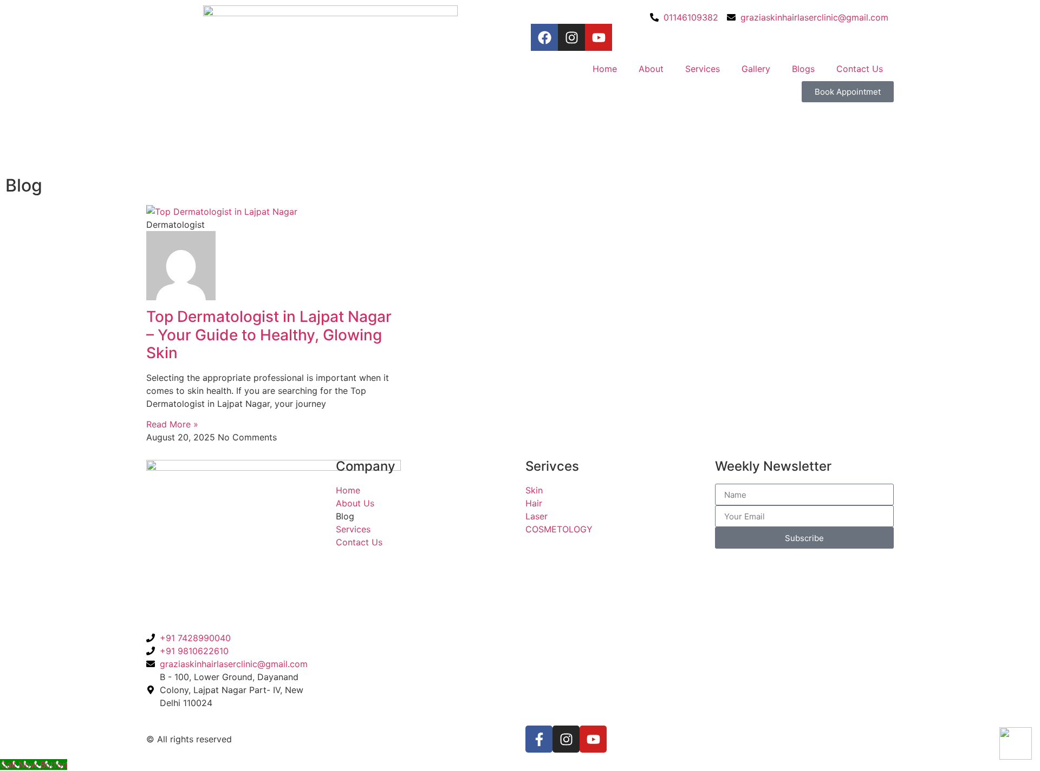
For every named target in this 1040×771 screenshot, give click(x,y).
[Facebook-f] (538, 739)
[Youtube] (598, 37)
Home (605, 68)
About (651, 68)
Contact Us (859, 68)
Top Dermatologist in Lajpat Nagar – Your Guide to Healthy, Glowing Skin (269, 334)
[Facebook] (544, 37)
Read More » (172, 424)
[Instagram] (571, 37)
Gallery (756, 68)
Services (702, 68)
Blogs (803, 68)
